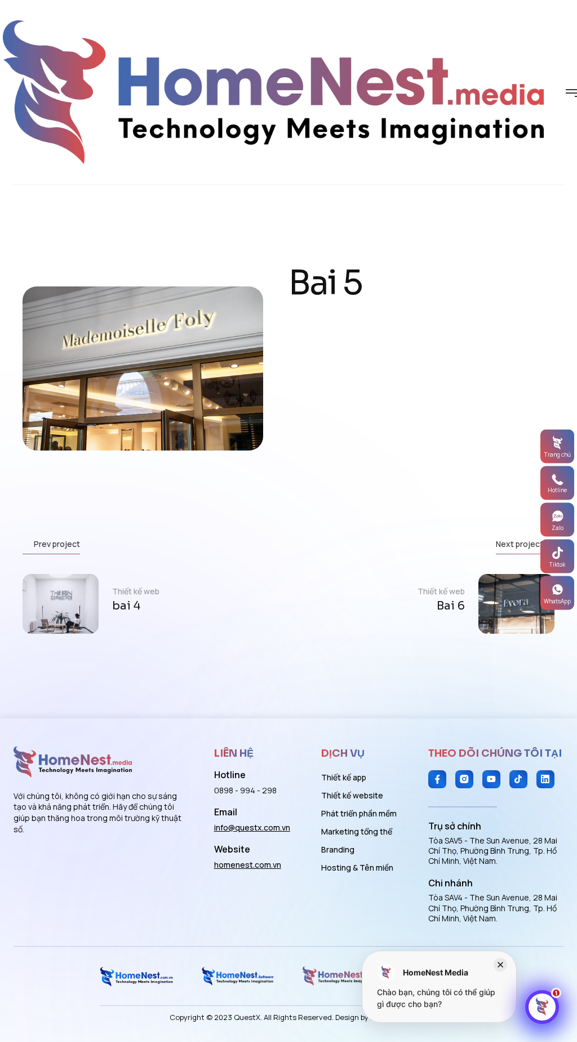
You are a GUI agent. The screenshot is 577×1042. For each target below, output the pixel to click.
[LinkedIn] (545, 779)
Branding (337, 849)
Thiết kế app (343, 777)
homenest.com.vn (247, 864)
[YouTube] (491, 779)
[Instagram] (464, 779)
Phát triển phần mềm (359, 813)
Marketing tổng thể (356, 831)
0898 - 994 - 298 (245, 790)
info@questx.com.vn (252, 827)
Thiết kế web (135, 591)
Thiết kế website (352, 795)
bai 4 (126, 606)
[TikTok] (518, 779)
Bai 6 (451, 606)
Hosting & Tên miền (357, 867)
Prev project (57, 543)
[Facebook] (437, 779)
